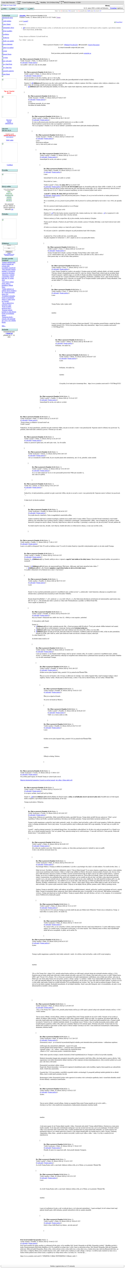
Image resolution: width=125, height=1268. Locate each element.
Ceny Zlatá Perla (7, 64)
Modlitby (43, 2)
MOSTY (67, 2)
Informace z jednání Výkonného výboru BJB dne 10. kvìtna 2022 (8, 277)
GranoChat (25, 2)
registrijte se (87, 53)
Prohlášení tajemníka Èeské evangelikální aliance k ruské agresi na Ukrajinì (8, 298)
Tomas (58, 17)
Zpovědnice (5, 34)
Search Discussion (94, 45)
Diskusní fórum (6, 54)
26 (29, 86)
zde (12, 209)
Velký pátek (9, 140)
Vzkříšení (10, 165)
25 (32, 83)
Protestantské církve (8, 27)
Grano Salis (19, 2)
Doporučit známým (8, 71)
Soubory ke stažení (7, 47)
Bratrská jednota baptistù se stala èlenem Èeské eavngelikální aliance (9, 312)
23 (104, 213)
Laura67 (25, 21)
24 (24, 28)
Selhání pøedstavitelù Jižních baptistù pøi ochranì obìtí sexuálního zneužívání (8, 265)
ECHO (78, 2)
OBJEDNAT (9, 123)
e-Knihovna (5, 37)
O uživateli (24, 62)
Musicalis (32, 2)
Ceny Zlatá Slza (7, 67)
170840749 (9, 333)
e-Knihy (37, 2)
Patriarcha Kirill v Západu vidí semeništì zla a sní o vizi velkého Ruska (9, 319)
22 (52, 213)
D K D (49, 2)
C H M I (61, 2)
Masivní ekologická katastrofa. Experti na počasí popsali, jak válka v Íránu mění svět (46, 780)
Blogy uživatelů (7, 61)
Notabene (72, 2)
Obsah (9, 121)
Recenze (4, 51)
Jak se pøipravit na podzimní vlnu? (8, 304)
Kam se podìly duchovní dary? (6, 307)
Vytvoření (113, 8)
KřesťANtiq (55, 2)
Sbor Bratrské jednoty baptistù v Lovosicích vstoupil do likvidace (9, 271)
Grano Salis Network (8, 2)
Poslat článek (6, 74)
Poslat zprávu (33, 62)
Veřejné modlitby (7, 31)
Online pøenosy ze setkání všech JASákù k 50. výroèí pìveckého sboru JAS (9, 291)
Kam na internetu (7, 44)
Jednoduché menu (7, 17)
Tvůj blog (5, 57)
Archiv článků (6, 24)
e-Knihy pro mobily (8, 41)
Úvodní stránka (6, 21)
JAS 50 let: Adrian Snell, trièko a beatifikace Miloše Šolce (8, 284)
